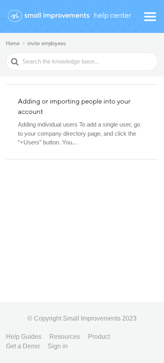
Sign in (58, 346)
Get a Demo (23, 346)
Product (99, 336)
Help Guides (23, 336)
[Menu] (150, 16)
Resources (64, 336)
